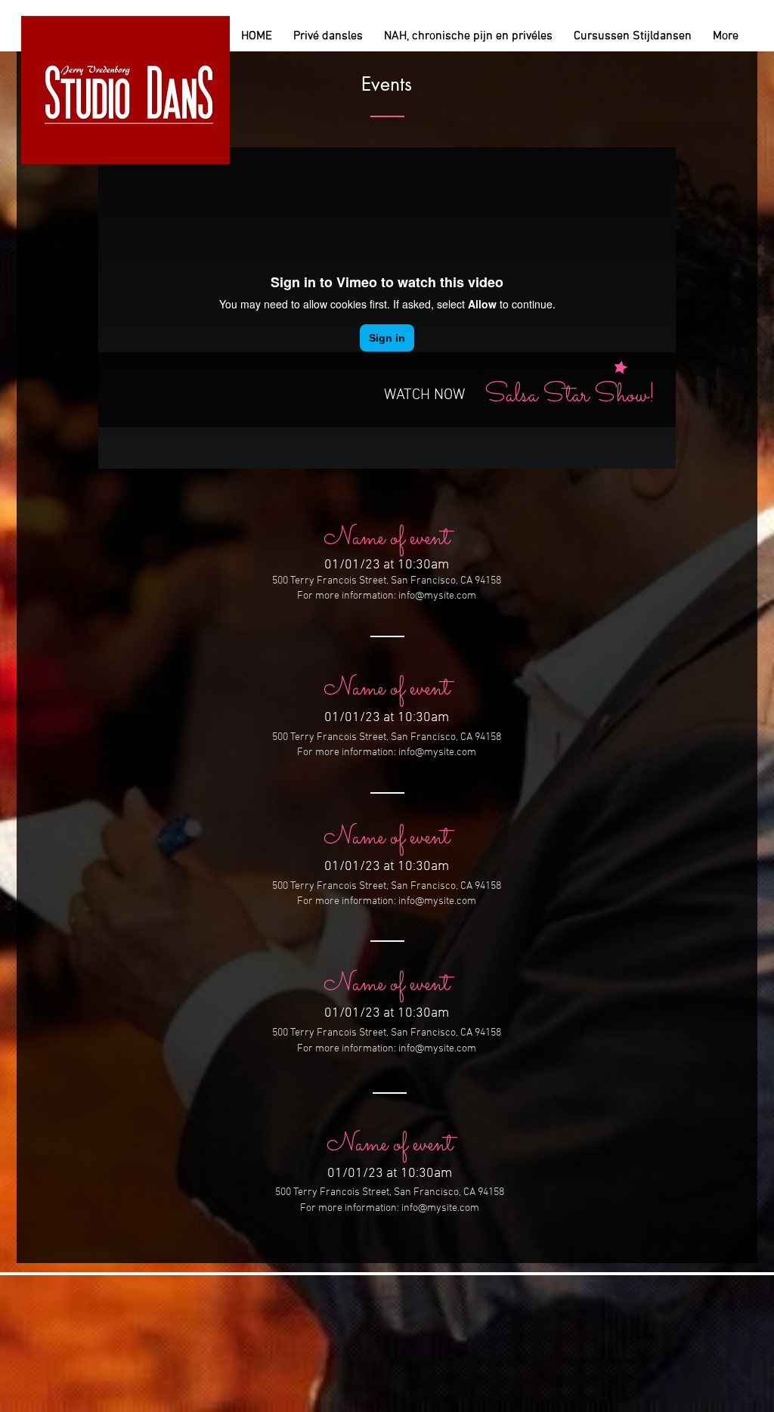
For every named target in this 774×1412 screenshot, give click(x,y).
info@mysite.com (437, 596)
